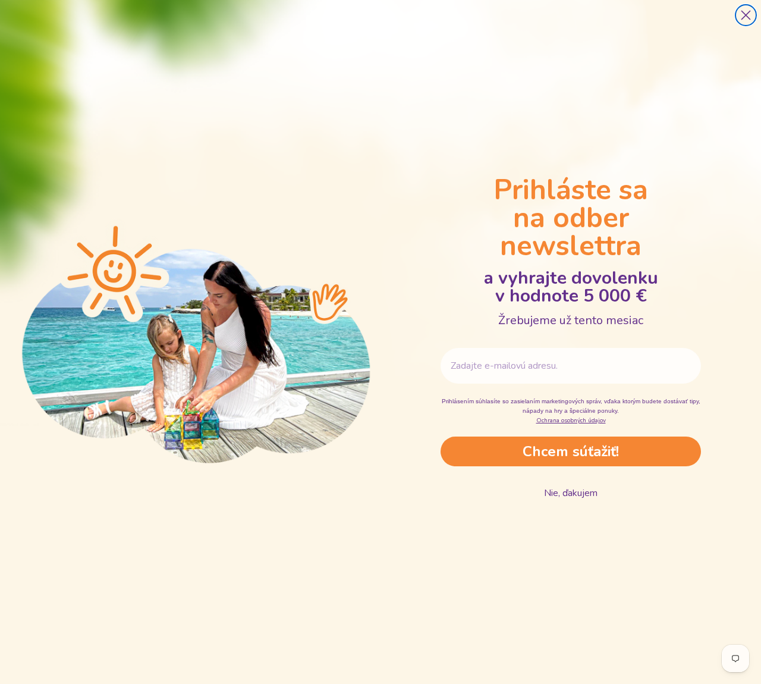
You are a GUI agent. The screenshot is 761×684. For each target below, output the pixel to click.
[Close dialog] (745, 15)
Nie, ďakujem (571, 493)
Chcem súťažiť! (571, 451)
